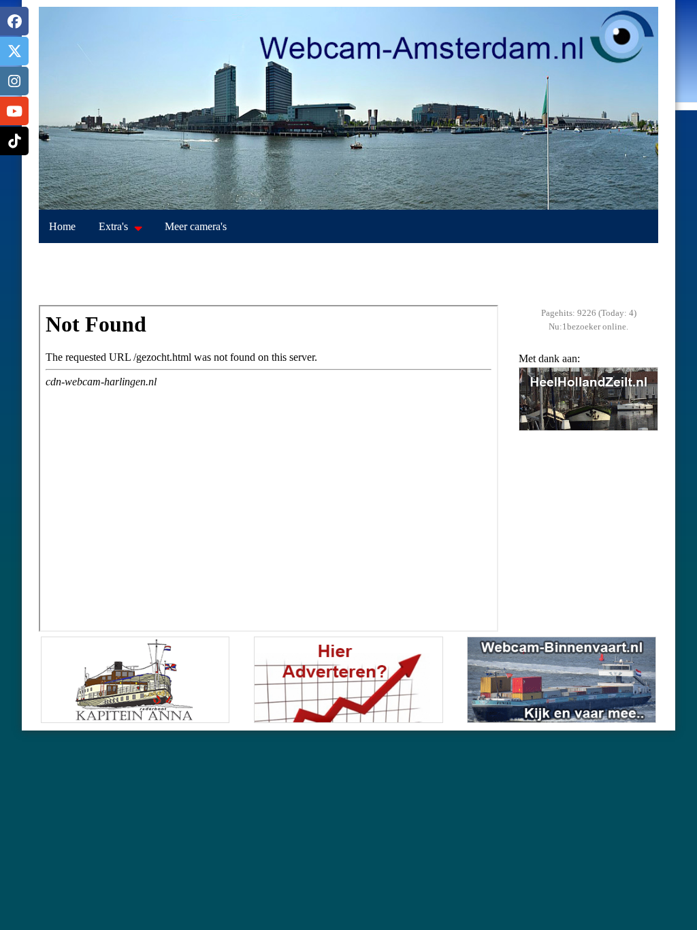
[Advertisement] (348, 274)
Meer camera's (196, 226)
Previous (532, 414)
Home (62, 226)
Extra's (113, 226)
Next (644, 414)
